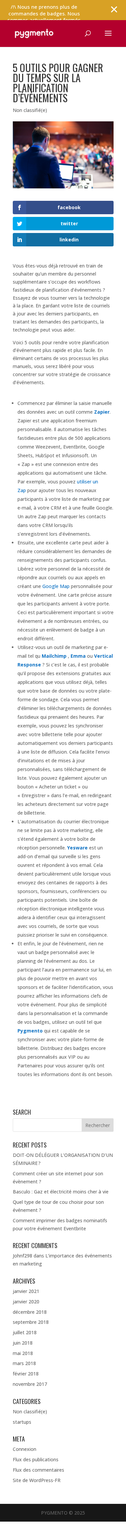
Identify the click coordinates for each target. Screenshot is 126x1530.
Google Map (56, 586)
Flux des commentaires (38, 1470)
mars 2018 (24, 1363)
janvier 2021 (26, 1291)
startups (22, 1422)
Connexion (24, 1449)
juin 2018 (23, 1343)
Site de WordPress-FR (36, 1480)
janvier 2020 (26, 1301)
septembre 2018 (31, 1322)
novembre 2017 (30, 1384)
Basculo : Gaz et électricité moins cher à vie (61, 1191)
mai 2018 (23, 1353)
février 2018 (26, 1373)
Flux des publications (35, 1459)
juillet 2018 (25, 1332)
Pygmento (30, 1030)
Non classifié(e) (30, 110)
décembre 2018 (30, 1312)
